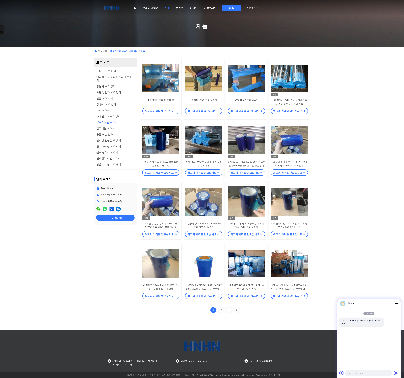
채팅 (231, 7)
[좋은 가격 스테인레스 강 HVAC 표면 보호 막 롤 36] (289, 201)
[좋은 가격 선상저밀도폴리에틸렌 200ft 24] (203, 263)
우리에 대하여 (150, 7)
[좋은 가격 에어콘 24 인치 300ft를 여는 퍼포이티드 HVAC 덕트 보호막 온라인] (246, 201)
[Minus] (396, 303)
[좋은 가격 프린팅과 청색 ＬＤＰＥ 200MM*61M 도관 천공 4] (203, 201)
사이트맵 (128, 375)
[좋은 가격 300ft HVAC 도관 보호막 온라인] (246, 78)
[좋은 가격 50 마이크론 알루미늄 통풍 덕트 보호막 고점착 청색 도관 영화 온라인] (160, 263)
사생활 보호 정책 (143, 375)
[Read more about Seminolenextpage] (229, 310)
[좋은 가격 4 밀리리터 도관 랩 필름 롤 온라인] (160, 78)
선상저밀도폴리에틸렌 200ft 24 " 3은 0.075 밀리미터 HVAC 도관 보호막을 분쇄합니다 (203, 289)
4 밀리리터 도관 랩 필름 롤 (161, 100)
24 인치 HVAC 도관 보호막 (203, 100)
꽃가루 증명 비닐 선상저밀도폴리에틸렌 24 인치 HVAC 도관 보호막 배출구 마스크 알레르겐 (289, 289)
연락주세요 (210, 7)
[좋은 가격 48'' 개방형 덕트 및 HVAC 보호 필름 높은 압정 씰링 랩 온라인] (160, 140)
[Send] (396, 372)
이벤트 (180, 7)
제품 (167, 7)
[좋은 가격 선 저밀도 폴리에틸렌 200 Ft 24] (246, 263)
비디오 (194, 7)
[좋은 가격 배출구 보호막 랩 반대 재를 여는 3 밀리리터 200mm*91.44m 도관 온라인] (289, 140)
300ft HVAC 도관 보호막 (246, 100)
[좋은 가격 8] (246, 140)
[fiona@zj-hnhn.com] (118, 209)
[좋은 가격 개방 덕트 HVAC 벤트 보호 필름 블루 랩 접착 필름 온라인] (203, 140)
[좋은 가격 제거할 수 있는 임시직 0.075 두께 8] (160, 201)
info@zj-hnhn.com (111, 194)
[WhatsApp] (105, 209)
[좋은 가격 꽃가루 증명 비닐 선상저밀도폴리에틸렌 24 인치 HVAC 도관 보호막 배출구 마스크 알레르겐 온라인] (289, 263)
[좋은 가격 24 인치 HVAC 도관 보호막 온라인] (203, 78)
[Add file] (341, 372)
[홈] (111, 8)
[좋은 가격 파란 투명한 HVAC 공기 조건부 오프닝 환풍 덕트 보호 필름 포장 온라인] (289, 78)
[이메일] (111, 209)
